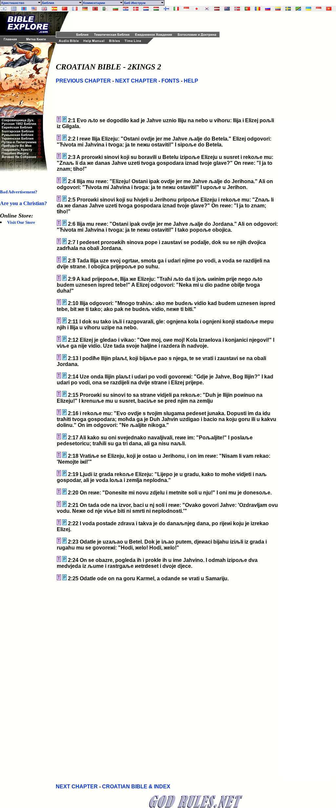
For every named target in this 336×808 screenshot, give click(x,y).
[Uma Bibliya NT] (318, 8)
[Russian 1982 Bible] (267, 8)
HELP (191, 81)
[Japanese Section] (196, 8)
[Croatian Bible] (125, 8)
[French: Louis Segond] (74, 8)
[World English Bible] (34, 8)
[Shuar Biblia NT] (278, 8)
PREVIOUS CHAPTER (83, 81)
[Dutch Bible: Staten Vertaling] (146, 8)
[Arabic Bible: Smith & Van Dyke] (105, 8)
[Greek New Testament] (13, 8)
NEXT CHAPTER (136, 81)
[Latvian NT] (217, 8)
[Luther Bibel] (85, 8)
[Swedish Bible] (288, 8)
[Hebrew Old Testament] (3, 8)
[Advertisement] (149, 21)
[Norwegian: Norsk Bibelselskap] (237, 8)
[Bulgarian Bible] (115, 8)
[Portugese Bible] (247, 8)
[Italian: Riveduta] (176, 8)
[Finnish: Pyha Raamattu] (166, 8)
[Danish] (135, 8)
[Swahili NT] (298, 8)
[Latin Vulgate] (24, 8)
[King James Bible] (44, 8)
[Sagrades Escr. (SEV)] (54, 8)
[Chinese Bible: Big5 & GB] (64, 8)
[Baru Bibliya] (186, 8)
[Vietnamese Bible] (328, 8)
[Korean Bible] (206, 8)
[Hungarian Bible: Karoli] (156, 8)
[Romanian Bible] (257, 8)
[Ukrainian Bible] (308, 8)
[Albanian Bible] (95, 8)
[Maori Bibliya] (227, 8)
